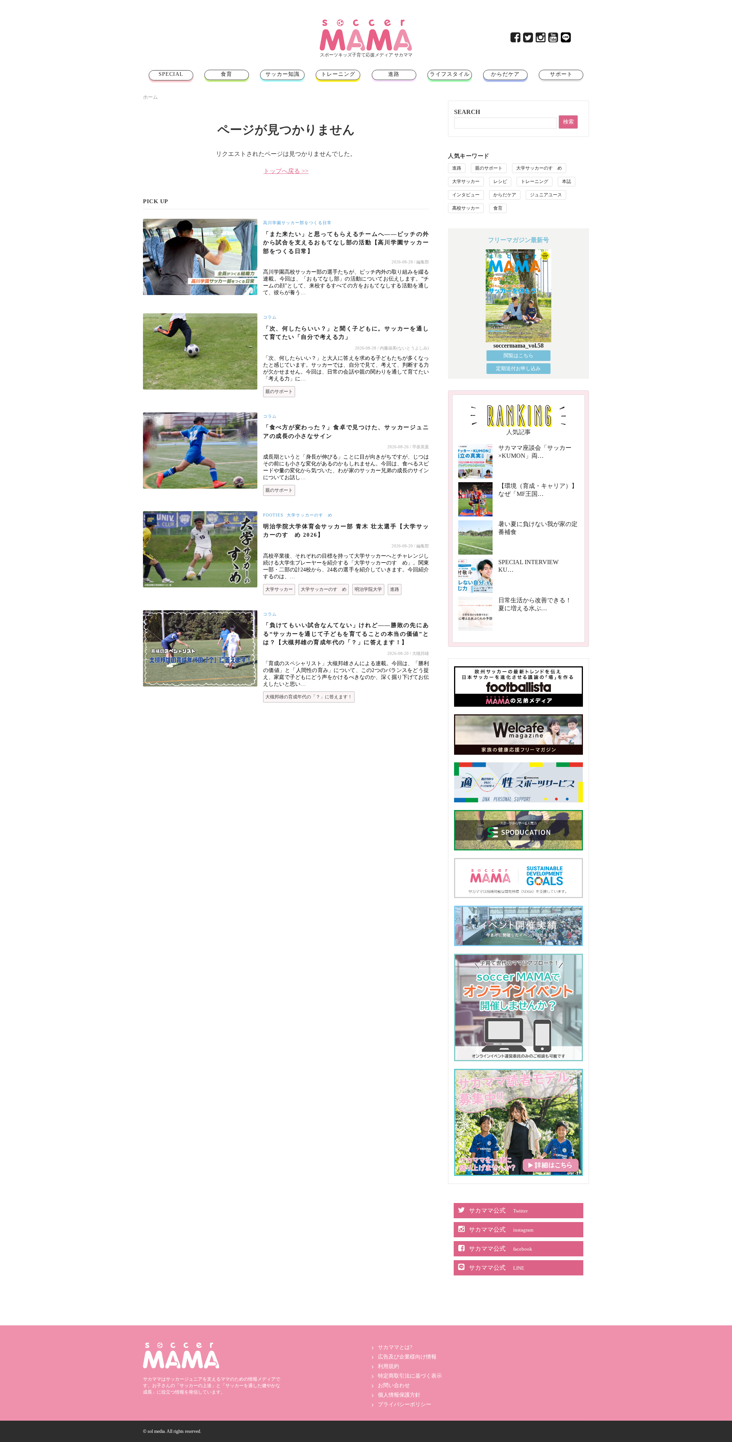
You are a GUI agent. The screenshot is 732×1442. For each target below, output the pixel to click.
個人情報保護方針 (399, 1395)
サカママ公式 (498, 1210)
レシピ (500, 181)
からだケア (505, 74)
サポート (561, 74)
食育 (226, 74)
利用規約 (388, 1366)
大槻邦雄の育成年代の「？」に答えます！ (308, 696)
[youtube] (553, 39)
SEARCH (467, 112)
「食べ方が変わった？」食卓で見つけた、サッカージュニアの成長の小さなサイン (346, 431)
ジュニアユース (546, 194)
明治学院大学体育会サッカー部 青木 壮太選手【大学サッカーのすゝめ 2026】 (346, 530)
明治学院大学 (368, 589)
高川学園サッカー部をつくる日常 (297, 222)
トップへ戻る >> (285, 171)
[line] (566, 39)
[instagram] (541, 39)
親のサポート (279, 391)
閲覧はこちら (518, 355)
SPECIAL (171, 74)
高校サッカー (466, 208)
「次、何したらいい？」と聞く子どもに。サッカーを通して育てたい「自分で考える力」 (346, 333)
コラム (270, 317)
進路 (394, 74)
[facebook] (516, 39)
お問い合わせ (394, 1385)
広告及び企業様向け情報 (407, 1357)
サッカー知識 (282, 74)
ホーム (150, 97)
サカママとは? (395, 1347)
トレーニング (338, 74)
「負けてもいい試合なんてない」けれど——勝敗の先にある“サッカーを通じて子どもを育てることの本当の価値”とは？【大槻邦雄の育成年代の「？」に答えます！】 (346, 633)
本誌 (566, 181)
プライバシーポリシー (404, 1404)
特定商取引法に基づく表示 (410, 1376)
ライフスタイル (450, 74)
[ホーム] (366, 22)
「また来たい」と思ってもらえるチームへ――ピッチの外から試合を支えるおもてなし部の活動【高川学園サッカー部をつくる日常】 (346, 242)
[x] (528, 39)
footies (273, 515)
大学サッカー (279, 589)
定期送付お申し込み (518, 368)
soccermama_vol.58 (518, 345)
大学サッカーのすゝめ (309, 515)
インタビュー (466, 194)
